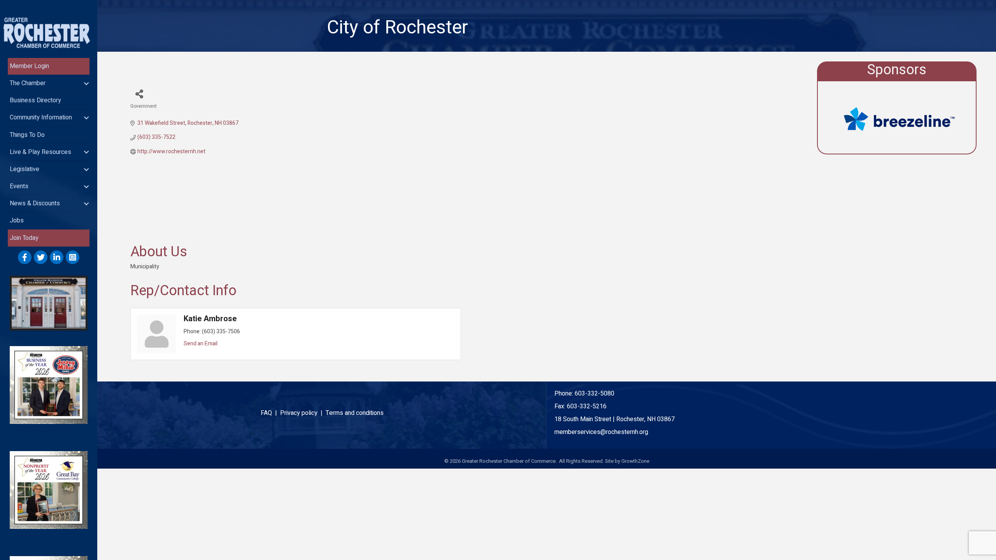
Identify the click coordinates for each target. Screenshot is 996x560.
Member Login (29, 66)
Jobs (17, 220)
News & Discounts (35, 203)
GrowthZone (635, 461)
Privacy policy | (303, 413)
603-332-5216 (587, 406)
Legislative (24, 169)
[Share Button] (139, 93)
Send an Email (200, 344)
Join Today (24, 238)
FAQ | (270, 413)
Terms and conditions (355, 413)
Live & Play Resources (40, 152)
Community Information (41, 117)
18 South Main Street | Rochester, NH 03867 (614, 419)
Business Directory (35, 100)
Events (19, 186)
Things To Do (27, 135)
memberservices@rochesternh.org (601, 432)
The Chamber (28, 83)
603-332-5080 (594, 393)
